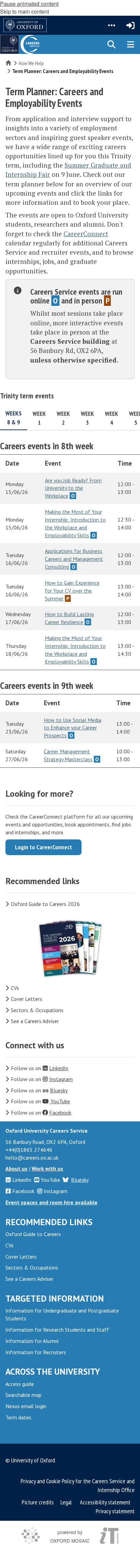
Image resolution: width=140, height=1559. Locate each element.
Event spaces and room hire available (51, 1202)
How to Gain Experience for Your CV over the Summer (72, 590)
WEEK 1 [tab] (39, 418)
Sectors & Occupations (37, 1010)
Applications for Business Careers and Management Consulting (74, 559)
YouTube (50, 1179)
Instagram (55, 1191)
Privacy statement (115, 1511)
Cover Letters (26, 998)
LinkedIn (21, 1179)
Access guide (19, 1383)
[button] (111, 25)
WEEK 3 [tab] (87, 418)
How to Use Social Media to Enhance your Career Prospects (72, 728)
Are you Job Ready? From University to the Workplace (73, 488)
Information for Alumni (31, 1340)
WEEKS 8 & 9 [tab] (13, 417)
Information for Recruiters (35, 1352)
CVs (15, 987)
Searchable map (23, 1394)
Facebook (23, 1191)
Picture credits (38, 1502)
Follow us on (39, 1068)
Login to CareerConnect (43, 847)
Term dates (18, 1417)
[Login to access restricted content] (130, 25)
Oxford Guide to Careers (33, 1234)
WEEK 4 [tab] (111, 418)
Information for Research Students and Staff (57, 1329)
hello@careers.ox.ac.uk (31, 1157)
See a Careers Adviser (35, 1021)
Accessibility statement (105, 1502)
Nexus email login (25, 1406)
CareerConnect (86, 233)
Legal (66, 1502)
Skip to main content (24, 11)
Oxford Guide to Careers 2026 (45, 904)
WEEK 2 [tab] (63, 418)
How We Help (31, 63)
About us (16, 1168)
